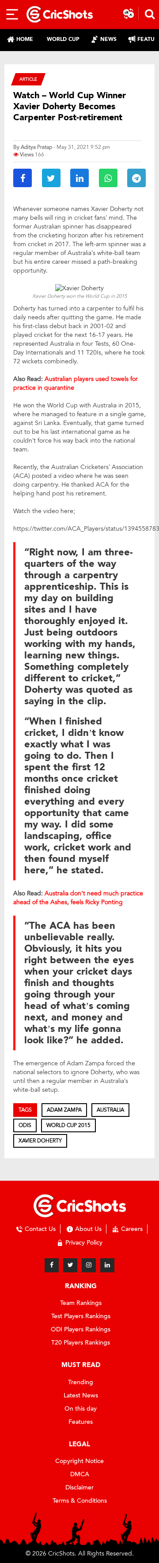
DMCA (79, 1474)
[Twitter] (70, 1265)
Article (28, 79)
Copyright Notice (79, 1461)
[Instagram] (89, 1265)
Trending (80, 1382)
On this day (80, 1408)
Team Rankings (81, 1303)
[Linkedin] (107, 1265)
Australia (110, 1109)
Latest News (81, 1395)
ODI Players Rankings (80, 1329)
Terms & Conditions (80, 1500)
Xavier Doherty (40, 1140)
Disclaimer (79, 1487)
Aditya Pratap (36, 147)
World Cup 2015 (68, 1125)
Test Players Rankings (80, 1316)
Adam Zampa (64, 1109)
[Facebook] (52, 1265)
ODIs (25, 1125)
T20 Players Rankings (80, 1342)
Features (80, 1422)
